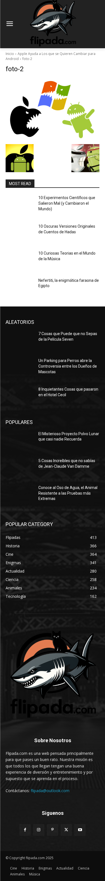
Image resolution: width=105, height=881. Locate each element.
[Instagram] (38, 829)
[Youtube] (79, 829)
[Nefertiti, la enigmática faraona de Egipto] (20, 287)
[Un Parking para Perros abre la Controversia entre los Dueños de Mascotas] (20, 368)
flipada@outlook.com (50, 790)
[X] (66, 829)
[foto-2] (52, 110)
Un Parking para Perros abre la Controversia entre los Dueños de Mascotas (67, 366)
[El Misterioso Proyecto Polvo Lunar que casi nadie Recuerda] (20, 441)
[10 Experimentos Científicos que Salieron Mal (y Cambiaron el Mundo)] (20, 205)
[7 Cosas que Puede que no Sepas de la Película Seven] (20, 341)
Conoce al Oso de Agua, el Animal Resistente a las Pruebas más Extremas (67, 493)
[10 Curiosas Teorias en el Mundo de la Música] (20, 260)
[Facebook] (25, 829)
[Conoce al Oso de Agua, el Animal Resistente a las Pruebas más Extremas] (20, 495)
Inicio (10, 53)
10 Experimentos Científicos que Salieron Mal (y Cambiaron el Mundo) (66, 203)
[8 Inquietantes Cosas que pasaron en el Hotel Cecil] (20, 396)
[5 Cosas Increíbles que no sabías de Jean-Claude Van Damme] (20, 468)
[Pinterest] (52, 829)
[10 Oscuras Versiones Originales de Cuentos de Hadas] (20, 233)
